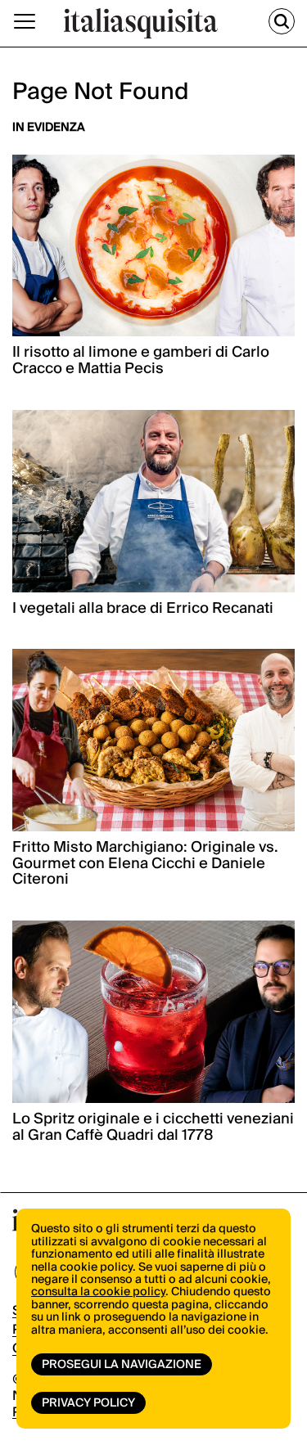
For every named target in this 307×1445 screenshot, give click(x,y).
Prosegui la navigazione (121, 1365)
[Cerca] (282, 21)
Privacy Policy (88, 1403)
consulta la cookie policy (98, 1292)
